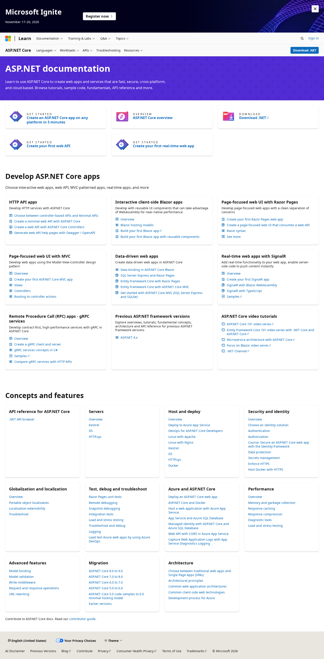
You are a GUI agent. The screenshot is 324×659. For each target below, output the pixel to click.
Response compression (265, 514)
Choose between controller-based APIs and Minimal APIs (56, 216)
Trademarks (195, 651)
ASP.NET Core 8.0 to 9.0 (106, 571)
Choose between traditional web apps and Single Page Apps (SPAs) (199, 573)
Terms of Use (171, 651)
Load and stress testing (106, 520)
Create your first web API (48, 146)
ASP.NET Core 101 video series (249, 324)
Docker (173, 465)
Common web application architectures (197, 586)
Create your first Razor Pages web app (255, 219)
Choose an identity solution (268, 425)
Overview (127, 219)
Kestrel (94, 425)
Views (18, 285)
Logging (95, 531)
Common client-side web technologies (196, 592)
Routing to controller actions (35, 297)
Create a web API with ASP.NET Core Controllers (49, 227)
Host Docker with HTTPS (265, 469)
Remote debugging (103, 503)
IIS (91, 431)
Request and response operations (34, 588)
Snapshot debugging (104, 508)
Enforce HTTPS (259, 464)
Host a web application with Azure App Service (197, 510)
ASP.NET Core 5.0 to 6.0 (106, 588)
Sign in (313, 38)
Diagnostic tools (260, 520)
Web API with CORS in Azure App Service (198, 534)
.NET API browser (22, 419)
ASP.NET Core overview (153, 118)
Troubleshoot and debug (107, 525)
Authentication (259, 431)
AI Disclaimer (15, 651)
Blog (64, 651)
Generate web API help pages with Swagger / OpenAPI (54, 233)
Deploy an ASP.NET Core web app (192, 497)
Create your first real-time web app (163, 146)
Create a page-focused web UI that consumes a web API (268, 225)
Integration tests (101, 514)
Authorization (258, 437)
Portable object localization (29, 503)
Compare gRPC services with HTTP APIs (43, 362)
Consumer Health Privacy (135, 651)
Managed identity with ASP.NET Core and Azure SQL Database (198, 526)
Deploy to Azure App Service (189, 425)
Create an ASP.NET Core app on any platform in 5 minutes (57, 120)
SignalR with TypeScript (244, 291)
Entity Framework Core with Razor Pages (150, 281)
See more (234, 237)
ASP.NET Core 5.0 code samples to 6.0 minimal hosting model (116, 596)
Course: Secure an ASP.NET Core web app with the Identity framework (278, 444)
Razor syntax (236, 231)
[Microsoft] (8, 38)
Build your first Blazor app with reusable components (160, 237)
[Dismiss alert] (315, 8)
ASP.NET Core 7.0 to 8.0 (106, 577)
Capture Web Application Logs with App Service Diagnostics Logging (197, 541)
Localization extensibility (27, 508)
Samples (233, 297)
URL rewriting (19, 594)
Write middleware (22, 582)
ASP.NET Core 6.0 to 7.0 (106, 582)
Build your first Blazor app (140, 231)
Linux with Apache (182, 437)
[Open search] (302, 38)
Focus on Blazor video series (247, 345)
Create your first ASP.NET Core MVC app (43, 279)
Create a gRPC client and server (37, 344)
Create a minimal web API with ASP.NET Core (47, 221)
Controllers (22, 291)
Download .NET (304, 50)
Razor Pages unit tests (105, 497)
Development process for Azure (191, 598)
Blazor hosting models (137, 225)
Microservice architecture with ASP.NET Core (259, 340)
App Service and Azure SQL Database (195, 518)
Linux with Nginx (180, 442)
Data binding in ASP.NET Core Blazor (147, 270)
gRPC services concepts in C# (36, 350)
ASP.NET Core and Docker (187, 503)
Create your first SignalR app (248, 279)
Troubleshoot (18, 514)
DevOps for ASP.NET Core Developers (195, 431)
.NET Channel (237, 351)
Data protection (259, 452)
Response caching (261, 508)
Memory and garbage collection (271, 503)
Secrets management (264, 458)
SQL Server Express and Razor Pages (148, 275)
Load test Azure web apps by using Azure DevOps (119, 539)
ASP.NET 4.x (129, 338)
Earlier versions (100, 604)
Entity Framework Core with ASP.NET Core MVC (155, 287)
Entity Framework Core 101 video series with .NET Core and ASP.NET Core (270, 332)
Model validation (21, 577)
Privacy (103, 651)
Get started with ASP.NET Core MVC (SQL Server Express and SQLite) (162, 295)
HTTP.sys (95, 437)
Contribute (85, 651)
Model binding (20, 571)
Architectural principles (185, 580)
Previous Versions (43, 651)
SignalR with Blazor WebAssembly (252, 285)
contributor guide (82, 619)
